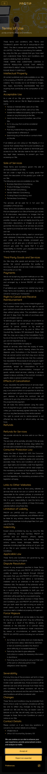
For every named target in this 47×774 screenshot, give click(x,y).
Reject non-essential (23, 758)
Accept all (23, 751)
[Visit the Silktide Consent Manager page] (39, 765)
